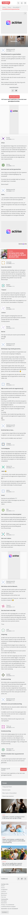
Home (4, 7)
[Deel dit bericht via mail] (16, 90)
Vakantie (4, 861)
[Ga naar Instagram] (25, 878)
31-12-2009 (8, 51)
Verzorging (11, 251)
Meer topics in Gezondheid (9, 793)
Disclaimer (4, 902)
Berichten (3, 895)
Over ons (3, 897)
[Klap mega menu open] (25, 3)
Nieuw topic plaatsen (8, 796)
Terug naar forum (7, 787)
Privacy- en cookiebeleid (7, 904)
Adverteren (4, 893)
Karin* (8, 285)
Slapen (3, 815)
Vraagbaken (4, 889)
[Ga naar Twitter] (21, 878)
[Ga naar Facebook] (18, 878)
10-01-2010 (8, 750)
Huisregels (4, 901)
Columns (3, 891)
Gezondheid (16, 7)
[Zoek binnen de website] (18, 3)
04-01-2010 (8, 727)
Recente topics (6, 790)
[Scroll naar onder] (25, 13)
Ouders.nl (4, 879)
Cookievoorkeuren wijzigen (8, 906)
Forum (9, 7)
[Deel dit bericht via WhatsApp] (12, 90)
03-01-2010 (8, 700)
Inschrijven (4, 912)
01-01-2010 (8, 328)
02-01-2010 (8, 510)
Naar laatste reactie (14, 96)
